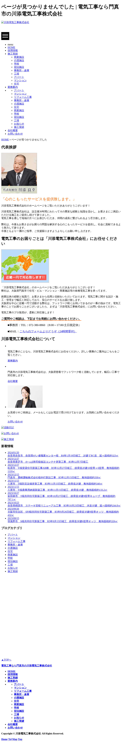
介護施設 (19, 60)
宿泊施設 (19, 67)
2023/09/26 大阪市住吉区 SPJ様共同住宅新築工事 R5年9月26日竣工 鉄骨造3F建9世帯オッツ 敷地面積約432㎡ (63, 511)
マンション (20, 80)
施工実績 (13, 53)
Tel (10, 739)
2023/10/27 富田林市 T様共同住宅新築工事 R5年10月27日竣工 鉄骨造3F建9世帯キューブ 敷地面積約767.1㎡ (61, 496)
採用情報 (13, 50)
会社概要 (13, 130)
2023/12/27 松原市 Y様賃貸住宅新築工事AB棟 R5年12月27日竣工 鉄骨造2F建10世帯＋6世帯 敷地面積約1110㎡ (63, 468)
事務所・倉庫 (21, 70)
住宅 (16, 83)
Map (14, 739)
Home (4, 739)
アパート (19, 77)
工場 (16, 73)
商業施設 (19, 57)
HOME (11, 47)
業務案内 (13, 87)
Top (20, 739)
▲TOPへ (6, 659)
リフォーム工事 (23, 97)
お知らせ (19, 123)
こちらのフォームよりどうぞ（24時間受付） (48, 331)
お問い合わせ (15, 133)
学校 (16, 63)
